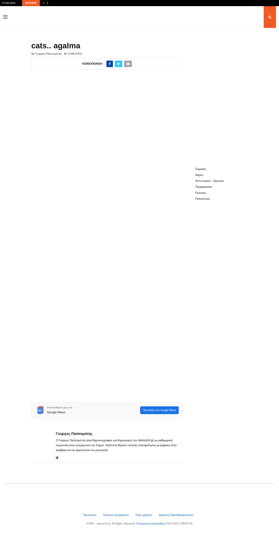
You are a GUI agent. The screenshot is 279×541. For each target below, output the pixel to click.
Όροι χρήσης (144, 515)
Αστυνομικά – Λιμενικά (209, 180)
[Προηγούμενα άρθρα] (43, 3)
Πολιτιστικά (202, 198)
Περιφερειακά (203, 186)
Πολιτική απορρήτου (116, 515)
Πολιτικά (200, 192)
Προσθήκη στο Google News (159, 410)
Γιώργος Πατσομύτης (48, 53)
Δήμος (199, 174)
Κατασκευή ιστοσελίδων (151, 523)
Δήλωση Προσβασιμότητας (176, 515)
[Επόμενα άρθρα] (47, 3)
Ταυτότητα (90, 515)
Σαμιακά (200, 169)
